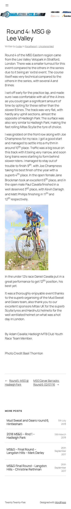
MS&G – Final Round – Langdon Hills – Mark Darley (25, 451)
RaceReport (31, 46)
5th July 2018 (62, 422)
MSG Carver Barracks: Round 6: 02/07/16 (46, 382)
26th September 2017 (60, 451)
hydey (19, 46)
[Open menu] (7, 5)
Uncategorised (46, 46)
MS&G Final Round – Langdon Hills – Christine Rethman (27, 467)
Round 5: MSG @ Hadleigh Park (17, 382)
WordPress (60, 502)
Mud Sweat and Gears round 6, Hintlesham (28, 422)
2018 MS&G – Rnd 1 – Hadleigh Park (21, 435)
